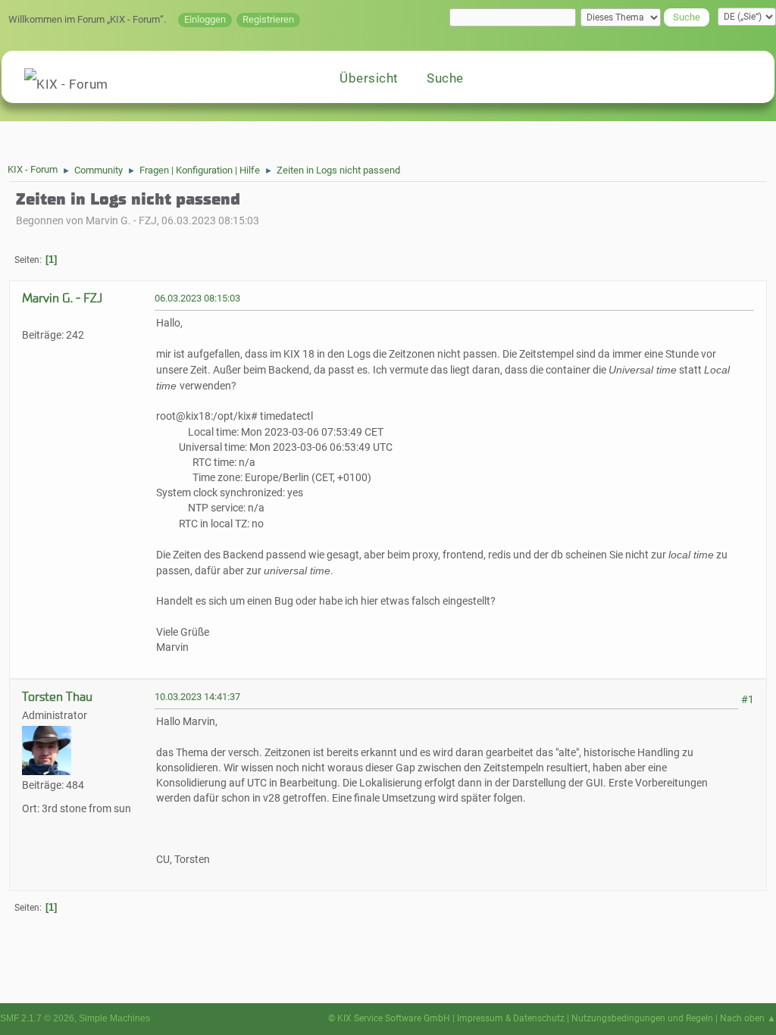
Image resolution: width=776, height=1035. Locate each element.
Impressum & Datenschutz (511, 1018)
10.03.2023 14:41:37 (197, 696)
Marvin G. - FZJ (62, 298)
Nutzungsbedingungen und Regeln (642, 1018)
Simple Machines (114, 1018)
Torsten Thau (57, 697)
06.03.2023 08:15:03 (197, 298)
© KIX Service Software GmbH (389, 1018)
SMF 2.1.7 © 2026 (37, 1018)
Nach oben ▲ (748, 1018)
